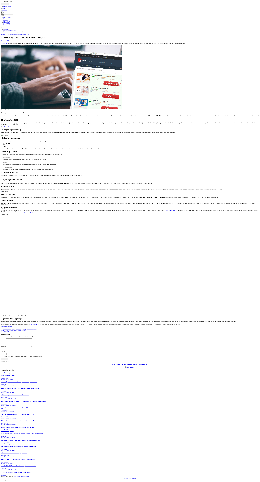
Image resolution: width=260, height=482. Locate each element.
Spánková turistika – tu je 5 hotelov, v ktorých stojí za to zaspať (18, 459)
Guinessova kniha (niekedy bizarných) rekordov (14, 453)
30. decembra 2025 (5, 423)
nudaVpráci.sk (17, 476)
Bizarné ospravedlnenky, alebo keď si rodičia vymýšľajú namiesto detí (20, 440)
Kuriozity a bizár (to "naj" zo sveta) (21, 34)
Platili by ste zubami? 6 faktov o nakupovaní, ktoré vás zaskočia (18, 420)
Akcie (4, 329)
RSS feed (23, 476)
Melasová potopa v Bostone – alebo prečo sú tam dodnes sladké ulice (20, 388)
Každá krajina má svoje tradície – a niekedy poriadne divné (17, 414)
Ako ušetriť (8, 329)
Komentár (3, 346)
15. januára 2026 (4, 416)
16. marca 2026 (4, 404)
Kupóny (13, 329)
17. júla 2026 (3, 384)
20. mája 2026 (4, 397)
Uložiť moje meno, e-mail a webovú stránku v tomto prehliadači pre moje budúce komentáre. (22, 356)
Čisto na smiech (6, 24)
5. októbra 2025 (4, 449)
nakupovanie (18, 329)
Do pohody (5, 20)
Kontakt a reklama (7, 6)
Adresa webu (3, 354)
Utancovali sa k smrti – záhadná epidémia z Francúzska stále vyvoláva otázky (22, 433)
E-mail (2, 351)
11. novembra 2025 (5, 442)
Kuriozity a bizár (6, 17)
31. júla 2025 (3, 468)
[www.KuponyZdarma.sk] (7, 126)
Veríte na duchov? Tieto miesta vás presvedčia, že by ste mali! (17, 427)
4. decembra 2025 (4, 429)
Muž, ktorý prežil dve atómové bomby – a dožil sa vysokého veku (19, 382)
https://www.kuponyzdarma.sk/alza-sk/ (32, 212)
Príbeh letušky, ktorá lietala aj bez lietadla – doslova (15, 395)
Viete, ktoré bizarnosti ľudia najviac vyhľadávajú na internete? (18, 446)
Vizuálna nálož (6, 22)
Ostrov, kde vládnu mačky (8, 375)
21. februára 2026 (4, 410)
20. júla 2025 (3, 475)
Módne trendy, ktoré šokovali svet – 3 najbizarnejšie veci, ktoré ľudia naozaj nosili (23, 401)
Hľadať (2, 12)
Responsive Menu (4, 4)
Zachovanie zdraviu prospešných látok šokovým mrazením (13, 330)
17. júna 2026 (3, 391)
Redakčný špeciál (7, 23)
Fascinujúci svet (6, 18)
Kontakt (27, 476)
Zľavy (35, 329)
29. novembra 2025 (5, 436)
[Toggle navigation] (1, 11)
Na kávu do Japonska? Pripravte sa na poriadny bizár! (16, 472)
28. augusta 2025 (4, 462)
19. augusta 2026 (4, 378)
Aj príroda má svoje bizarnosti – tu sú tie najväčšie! (15, 408)
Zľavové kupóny (30, 329)
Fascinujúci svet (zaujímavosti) (7, 34)
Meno (2, 349)
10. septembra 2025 (5, 455)
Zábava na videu (6, 21)
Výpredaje (24, 329)
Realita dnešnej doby (5, 331)
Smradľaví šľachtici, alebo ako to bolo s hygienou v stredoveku (18, 466)
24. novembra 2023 (5, 40)
